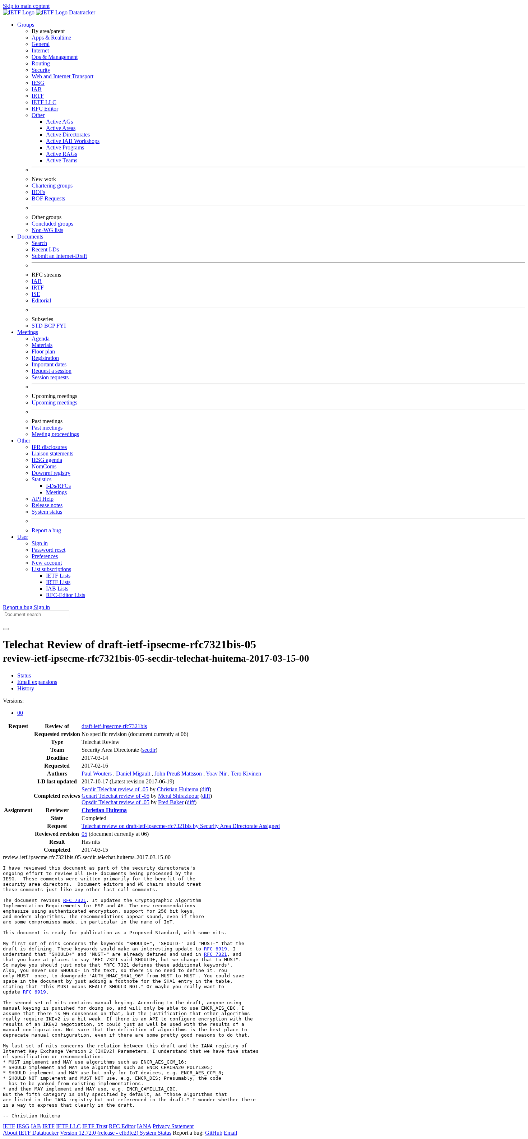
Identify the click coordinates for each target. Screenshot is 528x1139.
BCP (50, 326)
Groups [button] (25, 25)
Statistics (41, 479)
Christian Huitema (177, 789)
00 (20, 713)
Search (39, 243)
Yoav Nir (216, 773)
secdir (149, 750)
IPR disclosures (49, 447)
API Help (43, 499)
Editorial (41, 300)
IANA (144, 1126)
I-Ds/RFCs (58, 486)
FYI (61, 326)
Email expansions (37, 682)
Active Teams (61, 160)
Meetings (56, 492)
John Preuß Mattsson (178, 773)
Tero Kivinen (246, 773)
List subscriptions (51, 569)
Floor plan (43, 351)
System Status (155, 1133)
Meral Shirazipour (178, 796)
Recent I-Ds (45, 249)
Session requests (50, 377)
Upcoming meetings (54, 402)
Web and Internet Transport (62, 76)
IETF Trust (94, 1126)
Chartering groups (52, 185)
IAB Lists (57, 588)
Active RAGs (61, 154)
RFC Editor (45, 109)
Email (230, 1133)
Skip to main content (26, 6)
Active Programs (65, 147)
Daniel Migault (133, 773)
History (25, 688)
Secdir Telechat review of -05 (115, 789)
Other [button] (23, 440)
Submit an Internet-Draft (59, 256)
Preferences (45, 556)
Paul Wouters (97, 773)
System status (47, 512)
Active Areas (60, 128)
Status (24, 675)
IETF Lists (58, 576)
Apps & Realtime (51, 37)
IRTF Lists (58, 582)
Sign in (40, 543)
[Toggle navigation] (6, 629)
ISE (36, 294)
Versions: (13, 701)
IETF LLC (44, 102)
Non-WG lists (47, 230)
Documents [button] (30, 236)
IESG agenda (47, 460)
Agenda (41, 338)
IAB (37, 89)
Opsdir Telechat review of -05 (115, 802)
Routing (41, 63)
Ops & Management (55, 57)
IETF (9, 1126)
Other (38, 115)
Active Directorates (68, 134)
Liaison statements (52, 453)
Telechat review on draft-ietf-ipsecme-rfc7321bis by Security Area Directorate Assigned (181, 826)
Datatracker (81, 12)
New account (47, 563)
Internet (40, 50)
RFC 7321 (74, 900)
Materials (42, 345)
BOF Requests (48, 198)
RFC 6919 (215, 949)
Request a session (51, 371)
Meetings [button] (27, 332)
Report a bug (46, 530)
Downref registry (51, 473)
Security (41, 70)
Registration (45, 358)
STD (38, 326)
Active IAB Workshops (72, 141)
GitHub (213, 1133)
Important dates (49, 364)
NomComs (44, 466)
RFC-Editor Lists (65, 595)
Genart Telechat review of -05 (115, 796)
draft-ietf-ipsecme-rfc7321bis (114, 726)
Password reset (48, 550)
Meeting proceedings (55, 434)
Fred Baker (171, 802)
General (41, 44)
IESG (38, 83)
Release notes (47, 505)
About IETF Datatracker (31, 1133)
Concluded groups (52, 224)
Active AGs (59, 122)
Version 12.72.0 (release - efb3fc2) (100, 1133)
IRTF (38, 96)
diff (205, 789)
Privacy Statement (173, 1126)
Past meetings (47, 428)
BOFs (38, 192)
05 (84, 834)
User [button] (22, 537)
